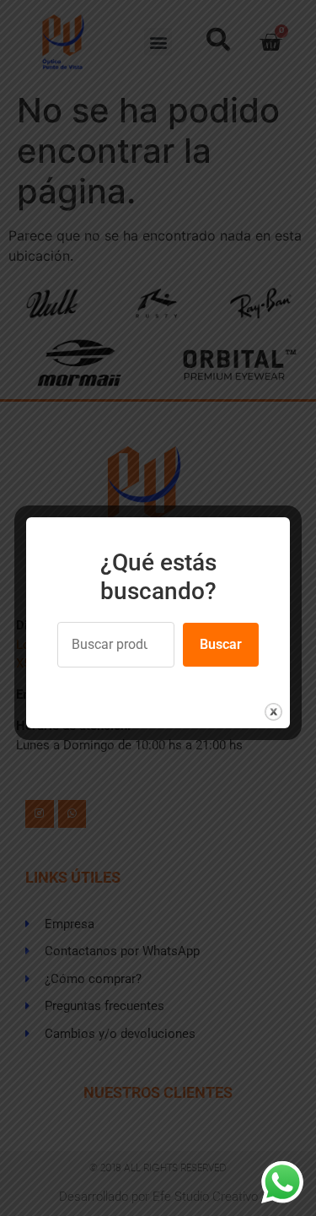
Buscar (221, 644)
